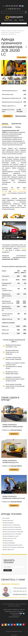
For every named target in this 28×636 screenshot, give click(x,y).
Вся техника (6, 518)
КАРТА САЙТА (14, 635)
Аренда (9, 30)
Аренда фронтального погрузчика (12, 534)
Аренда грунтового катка (9, 538)
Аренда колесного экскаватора (11, 525)
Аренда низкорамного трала (10, 536)
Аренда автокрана (8, 540)
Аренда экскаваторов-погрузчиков (12, 529)
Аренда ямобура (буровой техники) (12, 545)
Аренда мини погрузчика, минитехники (13, 547)
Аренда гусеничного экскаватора (12, 527)
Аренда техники (8, 20)
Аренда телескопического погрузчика (13, 531)
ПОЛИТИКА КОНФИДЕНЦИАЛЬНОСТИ (14, 631)
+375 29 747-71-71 (14, 9)
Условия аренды (7, 127)
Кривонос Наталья (10, 584)
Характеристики (16, 123)
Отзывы (18, 127)
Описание (5, 123)
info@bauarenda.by (20, 594)
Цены (15, 20)
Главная (3, 30)
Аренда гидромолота (8, 549)
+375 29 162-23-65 (11, 6)
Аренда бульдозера (8, 522)
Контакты (21, 20)
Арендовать (7, 116)
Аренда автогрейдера (9, 542)
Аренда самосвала (8, 520)
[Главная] (14, 16)
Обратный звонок (20, 116)
